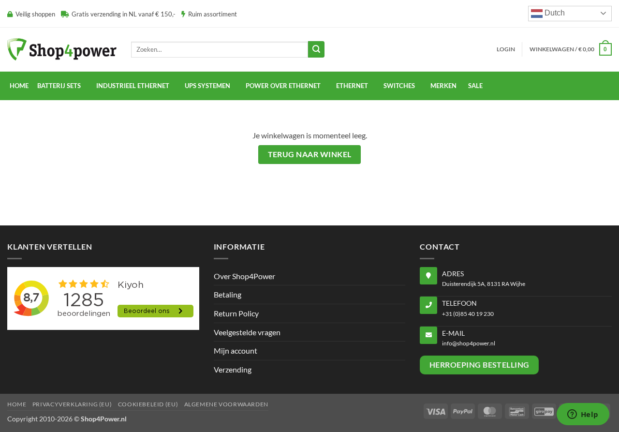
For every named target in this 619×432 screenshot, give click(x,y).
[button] (506, 49)
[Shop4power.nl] (62, 49)
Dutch (554, 13)
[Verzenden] (316, 49)
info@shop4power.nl (468, 343)
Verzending (232, 369)
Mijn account (235, 350)
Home (19, 85)
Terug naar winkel (310, 154)
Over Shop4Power (244, 276)
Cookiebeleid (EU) (148, 404)
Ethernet (352, 85)
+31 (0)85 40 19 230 (468, 313)
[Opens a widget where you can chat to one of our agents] (582, 415)
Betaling (227, 294)
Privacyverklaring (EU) (72, 404)
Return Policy (236, 313)
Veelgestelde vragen (247, 332)
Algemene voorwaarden (226, 404)
